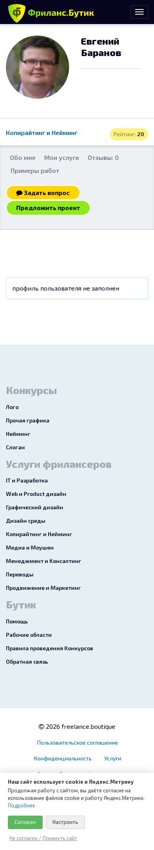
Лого (12, 406)
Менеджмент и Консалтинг (43, 560)
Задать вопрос (46, 192)
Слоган (15, 447)
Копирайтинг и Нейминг (41, 132)
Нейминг (18, 433)
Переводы (20, 574)
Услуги (112, 758)
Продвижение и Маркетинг (43, 587)
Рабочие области (29, 634)
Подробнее (21, 805)
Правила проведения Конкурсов (49, 648)
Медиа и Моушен (30, 547)
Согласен (25, 822)
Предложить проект (48, 207)
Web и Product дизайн (36, 493)
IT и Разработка (27, 480)
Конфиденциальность (63, 758)
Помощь (17, 621)
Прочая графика (27, 420)
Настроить (65, 822)
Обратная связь (27, 661)
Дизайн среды (25, 520)
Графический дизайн (34, 507)
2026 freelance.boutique (79, 726)
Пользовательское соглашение (77, 742)
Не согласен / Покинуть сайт (43, 838)
